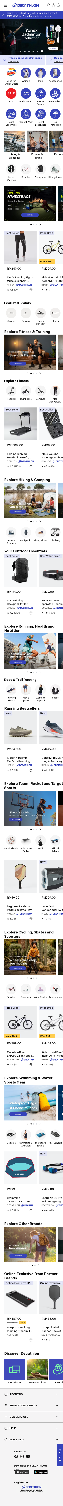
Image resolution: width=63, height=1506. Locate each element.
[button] (20, 51)
